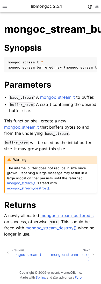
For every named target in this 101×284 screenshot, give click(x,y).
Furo (78, 277)
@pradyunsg (62, 277)
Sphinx (41, 277)
